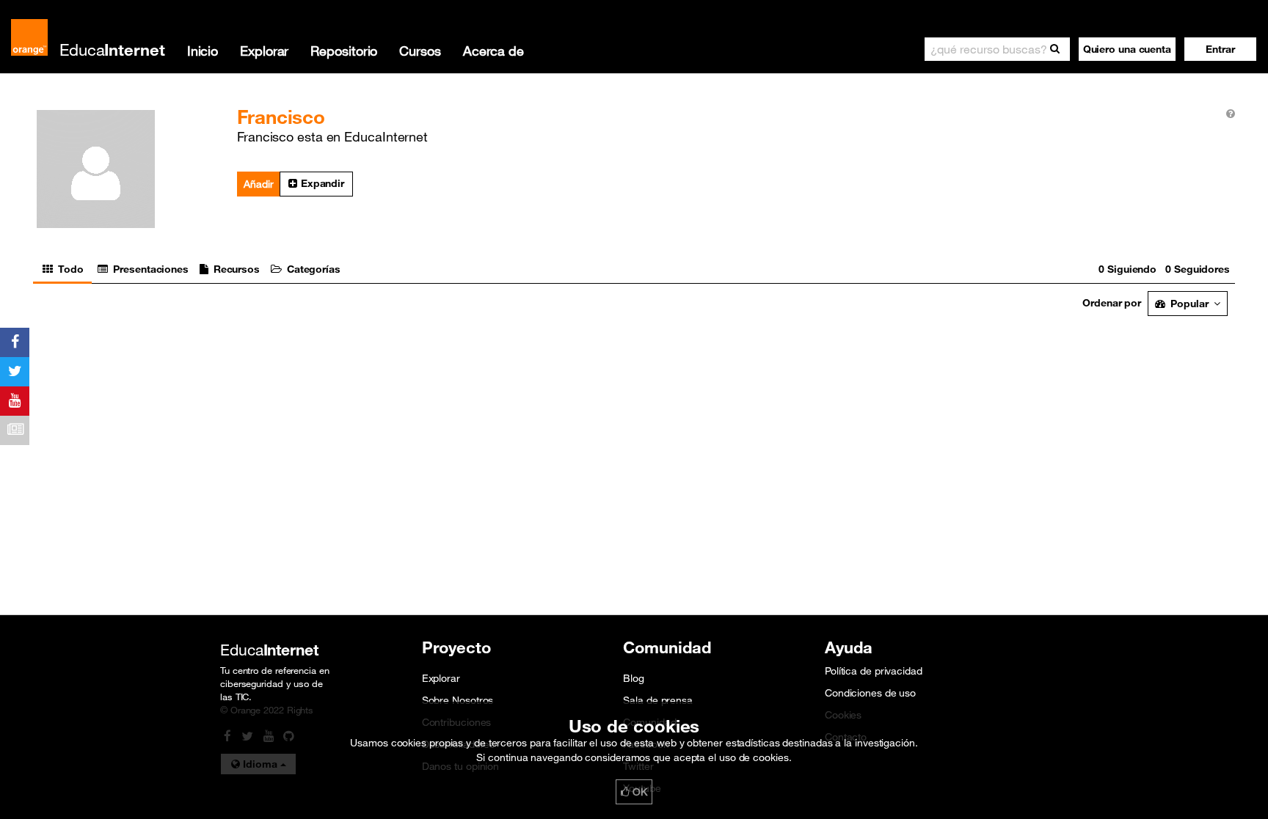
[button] (1220, 49)
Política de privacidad (873, 670)
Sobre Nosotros (458, 700)
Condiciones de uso (870, 692)
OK (638, 791)
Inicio (202, 51)
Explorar (264, 51)
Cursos (419, 51)
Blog (633, 678)
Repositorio (343, 51)
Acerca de (493, 51)
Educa (112, 49)
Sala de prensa (658, 700)
